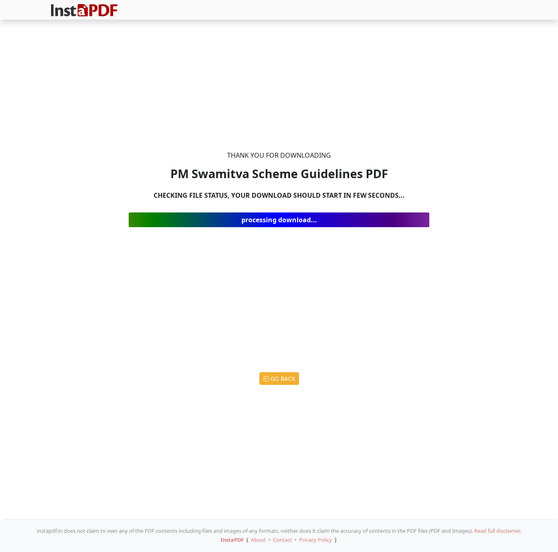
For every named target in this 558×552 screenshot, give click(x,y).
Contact (282, 539)
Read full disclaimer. (497, 530)
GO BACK (282, 378)
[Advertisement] (279, 86)
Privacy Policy (315, 539)
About (258, 539)
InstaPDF (232, 539)
